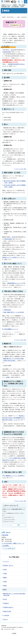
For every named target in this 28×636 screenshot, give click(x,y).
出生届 (5, 569)
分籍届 (5, 581)
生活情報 (15, 5)
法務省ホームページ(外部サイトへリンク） (13, 257)
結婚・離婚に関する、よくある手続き (14, 312)
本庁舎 (12, 49)
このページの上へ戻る (21, 168)
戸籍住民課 (4, 535)
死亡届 (5, 599)
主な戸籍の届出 (15, 6)
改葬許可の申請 (7, 611)
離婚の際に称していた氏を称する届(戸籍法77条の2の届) (14, 594)
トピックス (6, 561)
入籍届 (5, 573)
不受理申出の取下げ (8, 607)
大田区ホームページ (6, 5)
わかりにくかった (9, 521)
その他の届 (6, 615)
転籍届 (5, 585)
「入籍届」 (8, 377)
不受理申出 (6, 603)
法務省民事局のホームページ (15, 283)
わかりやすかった (9, 517)
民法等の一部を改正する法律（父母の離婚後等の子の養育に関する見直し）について (13, 417)
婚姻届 (5, 577)
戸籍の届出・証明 (5, 6)
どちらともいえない (9, 519)
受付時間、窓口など (8, 565)
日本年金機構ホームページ (11, 329)
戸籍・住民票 (22, 5)
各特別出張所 (7, 52)
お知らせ (5, 619)
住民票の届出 (7, 309)
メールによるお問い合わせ (8, 548)
